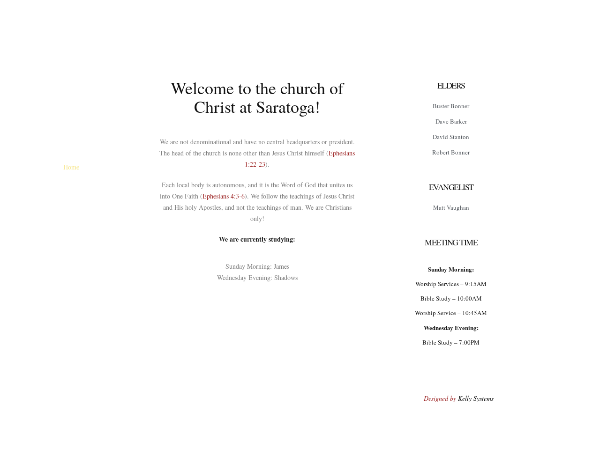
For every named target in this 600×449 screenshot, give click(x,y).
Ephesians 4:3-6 (223, 195)
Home (71, 166)
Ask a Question (95, 293)
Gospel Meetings (95, 272)
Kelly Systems (476, 398)
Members (94, 314)
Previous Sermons (95, 209)
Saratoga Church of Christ (95, 126)
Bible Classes (94, 230)
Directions (112, 166)
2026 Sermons (95, 188)
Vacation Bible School (94, 251)
